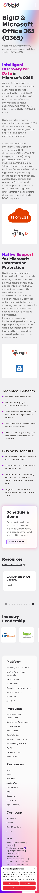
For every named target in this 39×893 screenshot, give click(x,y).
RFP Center (11, 800)
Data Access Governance (17, 722)
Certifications (11, 853)
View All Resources (12, 564)
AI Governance (13, 684)
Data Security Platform (16, 744)
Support (24, 862)
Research (10, 796)
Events (9, 775)
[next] (33, 604)
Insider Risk (11, 697)
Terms (8, 843)
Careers (9, 823)
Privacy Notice (19, 843)
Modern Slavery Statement (16, 859)
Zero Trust (10, 701)
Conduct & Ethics (13, 856)
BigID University (13, 805)
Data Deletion (12, 731)
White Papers (12, 787)
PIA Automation (13, 752)
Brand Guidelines (13, 827)
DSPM (9, 748)
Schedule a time (16, 542)
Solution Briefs (12, 783)
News (8, 770)
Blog (8, 792)
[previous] (6, 604)
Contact (10, 831)
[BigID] (11, 5)
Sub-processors (12, 862)
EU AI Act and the (18, 578)
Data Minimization (14, 692)
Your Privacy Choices (14, 848)
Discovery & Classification (17, 668)
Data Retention (13, 735)
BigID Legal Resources (15, 851)
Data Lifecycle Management (18, 688)
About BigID (11, 818)
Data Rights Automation (16, 739)
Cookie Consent (13, 726)
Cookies (9, 845)
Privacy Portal (12, 757)
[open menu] (35, 5)
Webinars (10, 779)
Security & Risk (12, 679)
